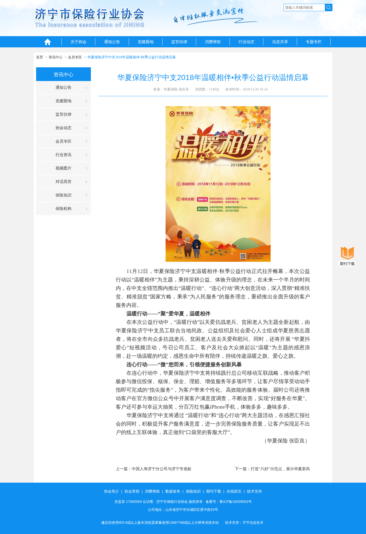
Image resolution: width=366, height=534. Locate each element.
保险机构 (63, 208)
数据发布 (172, 491)
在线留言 (234, 491)
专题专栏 (314, 42)
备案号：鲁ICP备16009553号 (229, 502)
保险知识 (63, 195)
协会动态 (63, 128)
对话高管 (63, 181)
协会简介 (111, 491)
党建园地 (146, 42)
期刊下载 (213, 491)
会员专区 (75, 57)
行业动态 (246, 42)
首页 (39, 57)
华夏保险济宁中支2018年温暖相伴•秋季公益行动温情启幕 (131, 57)
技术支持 (254, 491)
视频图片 (63, 168)
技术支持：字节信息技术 (244, 523)
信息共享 (280, 42)
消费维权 (213, 42)
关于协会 (78, 42)
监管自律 (179, 42)
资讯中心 (55, 57)
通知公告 (112, 42)
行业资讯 (63, 155)
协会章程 (131, 491)
